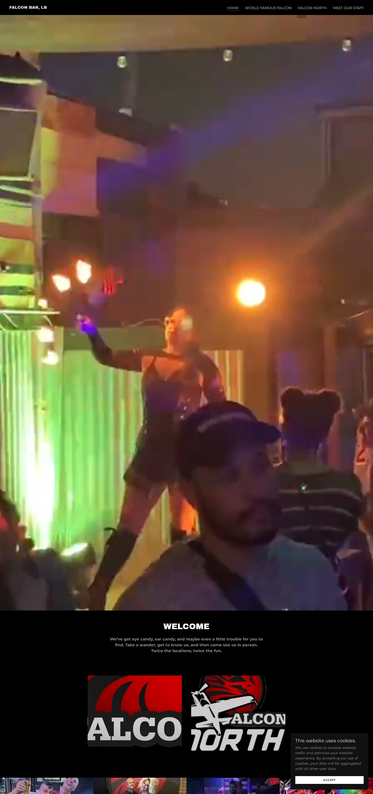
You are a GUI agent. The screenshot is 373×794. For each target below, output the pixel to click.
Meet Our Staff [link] (348, 8)
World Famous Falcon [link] (268, 8)
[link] (28, 7)
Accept (329, 780)
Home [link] (233, 8)
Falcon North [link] (312, 8)
